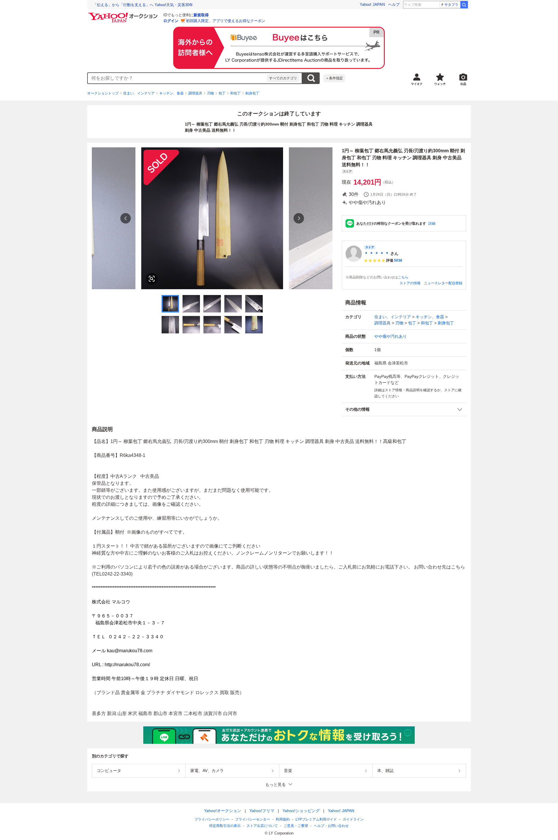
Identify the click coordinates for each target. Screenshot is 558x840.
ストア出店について (262, 826)
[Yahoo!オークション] (123, 14)
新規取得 (201, 15)
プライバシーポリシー (211, 819)
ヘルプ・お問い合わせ (331, 826)
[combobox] (177, 78)
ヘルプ (394, 4)
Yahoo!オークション (222, 810)
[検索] (464, 4)
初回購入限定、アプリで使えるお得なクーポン (225, 21)
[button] (404, 409)
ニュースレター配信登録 (443, 283)
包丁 (222, 93)
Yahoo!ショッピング (301, 810)
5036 (398, 260)
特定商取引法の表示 (225, 826)
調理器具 (195, 93)
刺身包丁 (252, 93)
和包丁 (235, 93)
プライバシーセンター (252, 819)
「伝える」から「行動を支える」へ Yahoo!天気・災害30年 (143, 5)
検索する (311, 78)
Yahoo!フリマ (261, 810)
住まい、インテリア (139, 93)
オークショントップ (103, 93)
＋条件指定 (334, 78)
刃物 (210, 93)
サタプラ (451, 5)
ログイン (170, 21)
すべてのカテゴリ (283, 78)
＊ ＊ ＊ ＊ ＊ (376, 253)
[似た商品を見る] (152, 279)
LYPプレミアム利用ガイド (316, 819)
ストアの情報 (410, 283)
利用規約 (283, 819)
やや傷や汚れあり (390, 336)
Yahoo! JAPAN (372, 4)
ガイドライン (353, 819)
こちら (403, 277)
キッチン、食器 (171, 93)
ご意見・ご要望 (296, 826)
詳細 (431, 223)
